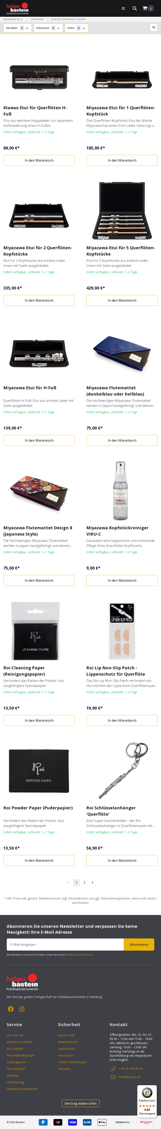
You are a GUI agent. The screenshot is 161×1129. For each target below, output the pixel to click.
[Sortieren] (154, 27)
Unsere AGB (66, 1035)
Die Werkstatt (16, 1069)
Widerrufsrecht (68, 1042)
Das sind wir (15, 1035)
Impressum (65, 1055)
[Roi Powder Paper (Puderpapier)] (39, 771)
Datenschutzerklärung (79, 954)
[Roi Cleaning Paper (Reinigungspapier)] (39, 631)
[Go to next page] (92, 882)
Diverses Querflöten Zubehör (68, 19)
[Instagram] (22, 1009)
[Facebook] (11, 1009)
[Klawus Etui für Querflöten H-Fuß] (39, 71)
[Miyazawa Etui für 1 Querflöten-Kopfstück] (122, 71)
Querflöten (37, 19)
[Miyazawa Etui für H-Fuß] (39, 351)
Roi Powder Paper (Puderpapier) (38, 808)
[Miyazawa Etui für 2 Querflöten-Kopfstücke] (39, 211)
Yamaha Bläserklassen (22, 1089)
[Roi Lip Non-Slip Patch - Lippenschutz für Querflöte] (122, 631)
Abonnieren (139, 944)
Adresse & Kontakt (19, 1042)
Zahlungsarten (16, 1062)
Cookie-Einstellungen (72, 1062)
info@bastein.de (130, 1077)
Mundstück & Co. (13, 19)
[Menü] (154, 1087)
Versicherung (15, 1082)
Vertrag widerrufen (81, 1103)
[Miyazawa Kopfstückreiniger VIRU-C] (122, 491)
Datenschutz (66, 1049)
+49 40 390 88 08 (131, 1069)
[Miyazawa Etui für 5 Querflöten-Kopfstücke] (122, 211)
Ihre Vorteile (15, 1049)
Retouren (64, 1069)
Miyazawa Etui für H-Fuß (29, 388)
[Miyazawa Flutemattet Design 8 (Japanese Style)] (39, 491)
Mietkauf (13, 1075)
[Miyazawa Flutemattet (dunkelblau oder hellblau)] (122, 351)
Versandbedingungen (21, 1055)
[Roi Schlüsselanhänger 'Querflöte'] (122, 771)
